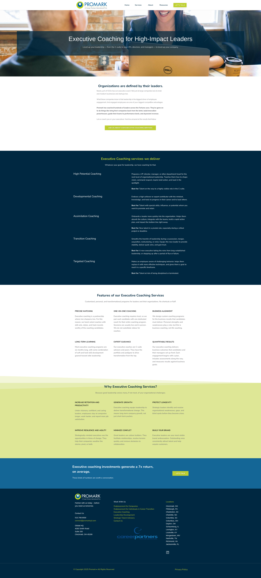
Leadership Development (124, 515)
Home (127, 5)
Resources (164, 5)
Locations (170, 502)
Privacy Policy (181, 569)
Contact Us (118, 521)
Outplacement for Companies (126, 506)
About (150, 5)
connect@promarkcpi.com (85, 520)
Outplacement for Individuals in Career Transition (134, 509)
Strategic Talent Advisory (124, 518)
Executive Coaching (122, 512)
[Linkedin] (167, 552)
